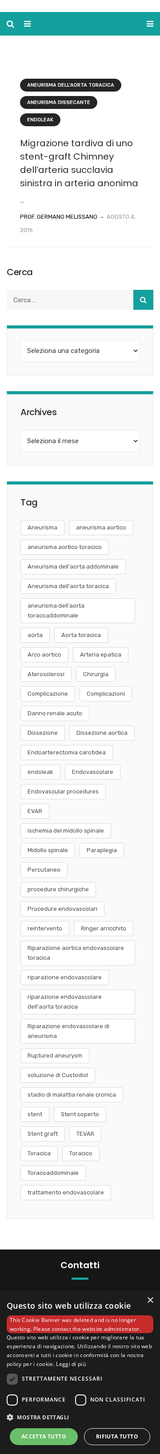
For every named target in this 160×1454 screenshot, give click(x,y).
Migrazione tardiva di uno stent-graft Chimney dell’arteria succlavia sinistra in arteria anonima (79, 163)
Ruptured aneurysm (55, 1055)
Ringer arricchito (103, 928)
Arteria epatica (100, 654)
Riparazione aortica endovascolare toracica (76, 953)
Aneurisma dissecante (58, 102)
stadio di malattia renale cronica (72, 1094)
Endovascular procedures (63, 791)
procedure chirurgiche (58, 889)
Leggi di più (71, 1364)
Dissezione (43, 732)
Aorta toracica (81, 635)
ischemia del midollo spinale (66, 830)
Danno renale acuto (55, 713)
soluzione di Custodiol (58, 1075)
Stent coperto (80, 1114)
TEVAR (85, 1133)
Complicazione (48, 693)
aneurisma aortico (101, 527)
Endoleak (40, 120)
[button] (80, 1417)
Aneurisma (42, 527)
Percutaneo (44, 869)
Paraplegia (102, 850)
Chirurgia (95, 674)
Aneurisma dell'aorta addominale (73, 566)
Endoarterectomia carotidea (67, 752)
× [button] (150, 1300)
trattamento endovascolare (66, 1192)
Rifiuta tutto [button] (117, 1436)
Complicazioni (106, 693)
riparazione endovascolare (65, 977)
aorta (35, 635)
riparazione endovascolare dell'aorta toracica (65, 1001)
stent (35, 1114)
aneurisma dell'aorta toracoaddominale (56, 610)
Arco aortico (44, 654)
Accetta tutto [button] (43, 1436)
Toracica (39, 1153)
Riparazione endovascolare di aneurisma (68, 1031)
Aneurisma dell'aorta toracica (70, 85)
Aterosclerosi (46, 674)
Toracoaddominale (53, 1173)
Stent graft (43, 1133)
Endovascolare (92, 772)
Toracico (80, 1153)
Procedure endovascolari (62, 908)
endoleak (40, 772)
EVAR (35, 811)
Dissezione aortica (102, 732)
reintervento (45, 928)
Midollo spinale (48, 850)
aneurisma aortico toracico (65, 547)
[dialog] (80, 1372)
